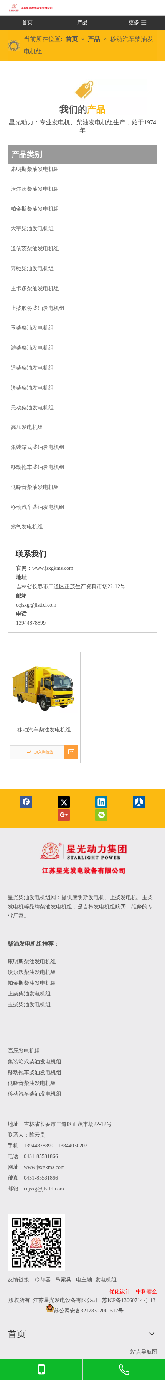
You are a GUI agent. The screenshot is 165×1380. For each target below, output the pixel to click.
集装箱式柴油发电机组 (34, 1062)
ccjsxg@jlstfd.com (36, 605)
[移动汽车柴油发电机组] (44, 687)
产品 (82, 22)
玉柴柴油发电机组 (29, 1004)
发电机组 (106, 1280)
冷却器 (43, 1280)
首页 (27, 22)
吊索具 (63, 1280)
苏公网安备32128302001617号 (89, 1311)
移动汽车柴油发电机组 (44, 730)
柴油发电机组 (94, 122)
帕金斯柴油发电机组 (32, 983)
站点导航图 (143, 1352)
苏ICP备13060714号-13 (128, 1300)
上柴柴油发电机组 (29, 994)
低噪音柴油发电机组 (32, 1083)
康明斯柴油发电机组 (33, 961)
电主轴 (84, 1280)
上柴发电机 (123, 897)
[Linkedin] (101, 802)
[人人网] (139, 802)
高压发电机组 (24, 1051)
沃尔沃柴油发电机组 (32, 972)
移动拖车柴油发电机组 (34, 1072)
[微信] (101, 815)
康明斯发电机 (88, 897)
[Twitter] (64, 802)
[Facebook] (26, 802)
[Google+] (64, 815)
